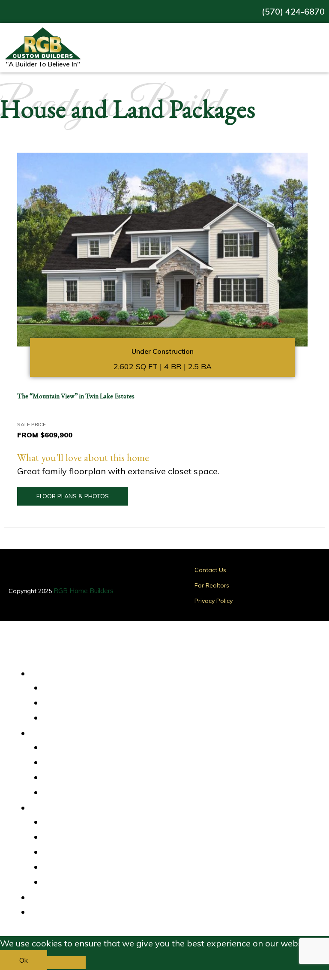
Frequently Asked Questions (92, 882)
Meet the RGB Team (81, 867)
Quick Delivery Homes (83, 688)
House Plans (68, 703)
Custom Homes (72, 718)
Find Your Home (73, 672)
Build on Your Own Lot (83, 793)
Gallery (53, 896)
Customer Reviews (78, 822)
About (51, 807)
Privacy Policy (213, 601)
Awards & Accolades (81, 837)
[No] (66, 962)
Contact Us (210, 570)
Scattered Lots (72, 778)
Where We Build (75, 732)
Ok (23, 960)
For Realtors (211, 585)
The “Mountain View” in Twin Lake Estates (76, 396)
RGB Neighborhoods (80, 763)
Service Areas (70, 748)
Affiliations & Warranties (87, 852)
